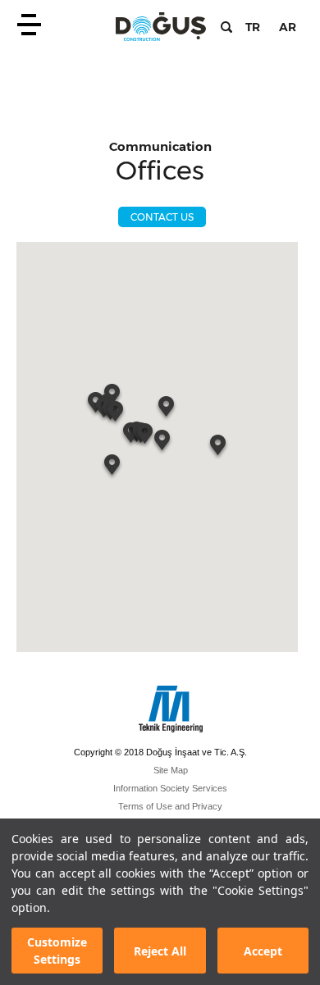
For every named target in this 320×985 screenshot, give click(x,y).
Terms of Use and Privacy (170, 806)
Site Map (170, 770)
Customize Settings (57, 950)
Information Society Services (170, 788)
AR (287, 27)
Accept (263, 951)
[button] (167, 410)
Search (226, 27)
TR (252, 27)
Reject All (160, 951)
